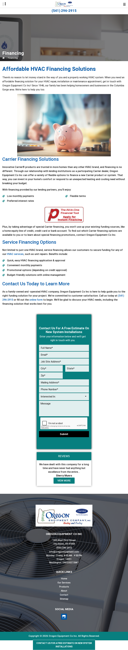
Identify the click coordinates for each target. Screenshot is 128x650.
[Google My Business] (64, 617)
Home (64, 578)
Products (64, 586)
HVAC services (15, 254)
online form (36, 299)
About (64, 591)
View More (64, 480)
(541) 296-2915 (64, 11)
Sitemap (64, 599)
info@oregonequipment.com (64, 552)
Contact (64, 595)
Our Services (64, 582)
